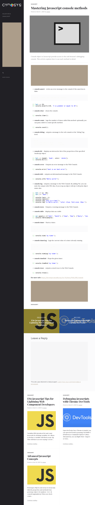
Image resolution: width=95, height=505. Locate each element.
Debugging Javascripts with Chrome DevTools (76, 400)
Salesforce (6, 13)
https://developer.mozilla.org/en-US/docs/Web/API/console (62, 278)
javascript (35, 304)
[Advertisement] (12, 44)
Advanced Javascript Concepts (39, 457)
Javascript (6, 16)
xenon (48, 12)
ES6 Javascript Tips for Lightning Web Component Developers (41, 401)
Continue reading (32, 444)
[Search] (3, 73)
